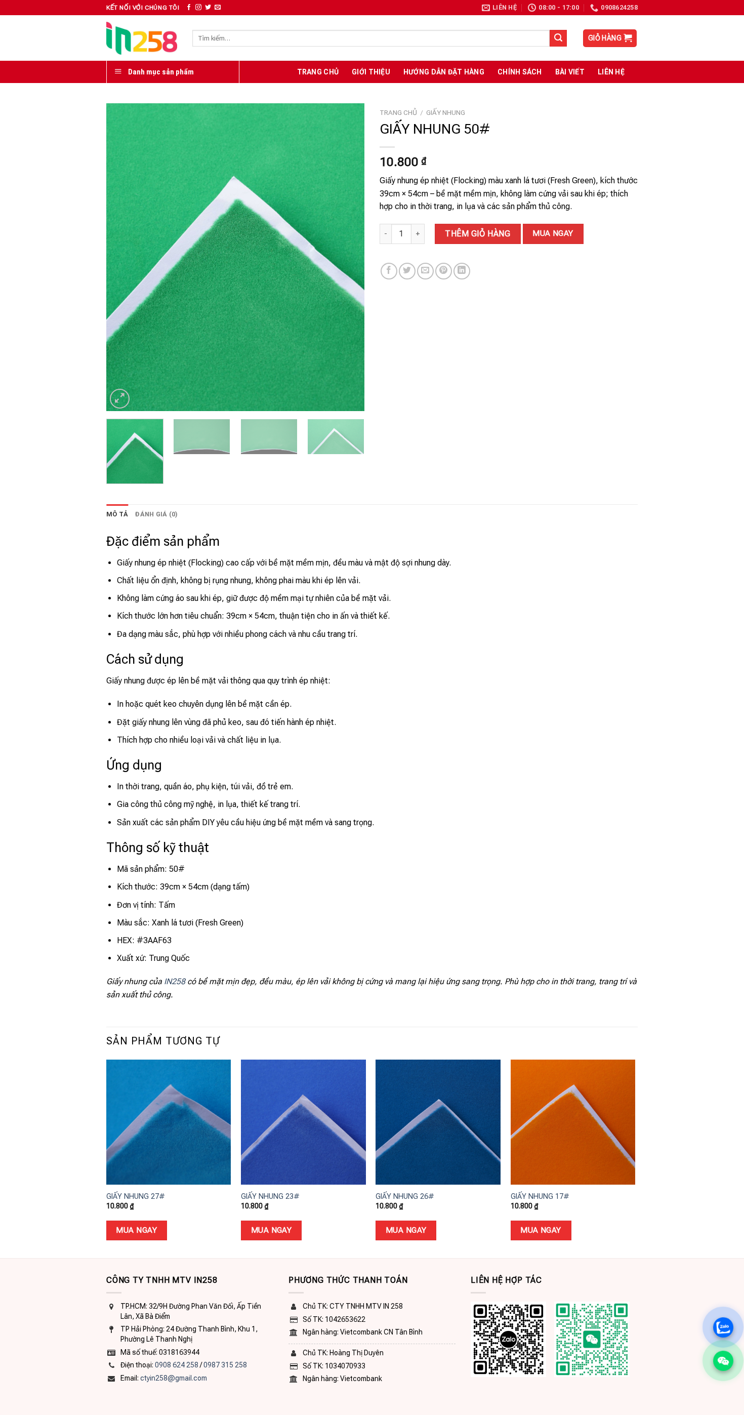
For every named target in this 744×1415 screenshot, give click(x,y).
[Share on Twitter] (407, 271)
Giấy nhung (445, 112)
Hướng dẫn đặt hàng (443, 72)
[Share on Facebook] (389, 271)
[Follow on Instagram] (198, 7)
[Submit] (558, 38)
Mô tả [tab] (117, 514)
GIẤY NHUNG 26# (405, 1196)
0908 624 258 (176, 1365)
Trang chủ (318, 72)
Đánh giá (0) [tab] (156, 514)
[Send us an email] (218, 7)
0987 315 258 (225, 1365)
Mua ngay (552, 233)
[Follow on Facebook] (189, 7)
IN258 (174, 981)
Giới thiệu (371, 72)
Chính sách (520, 72)
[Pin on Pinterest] (443, 271)
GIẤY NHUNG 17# (540, 1196)
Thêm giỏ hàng (477, 233)
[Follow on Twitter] (208, 7)
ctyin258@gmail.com (173, 1378)
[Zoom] (120, 399)
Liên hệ (611, 72)
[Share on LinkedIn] (461, 271)
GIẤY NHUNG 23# (270, 1196)
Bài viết (570, 72)
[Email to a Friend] (425, 271)
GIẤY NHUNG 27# (135, 1196)
